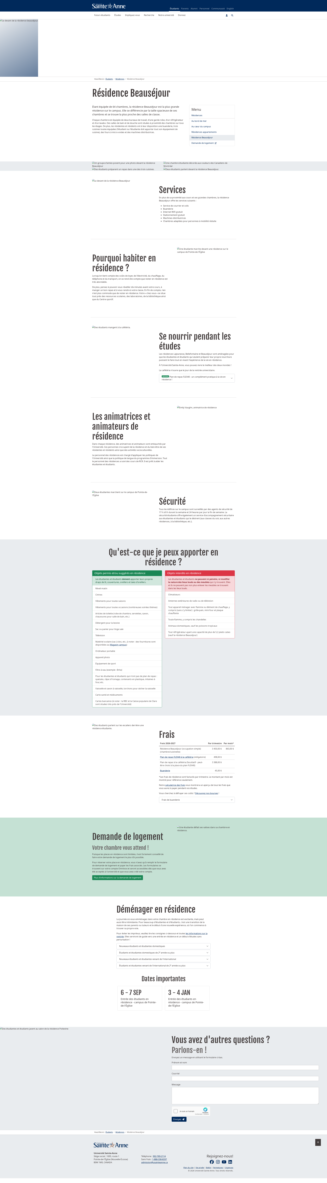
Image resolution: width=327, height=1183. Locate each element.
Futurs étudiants (102, 15)
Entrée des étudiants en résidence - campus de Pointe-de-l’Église (138, 1002)
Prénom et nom (179, 1062)
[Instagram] (218, 1162)
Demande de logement (213, 142)
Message (176, 1084)
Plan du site (188, 1167)
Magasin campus (118, 644)
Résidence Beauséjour (202, 137)
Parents (185, 8)
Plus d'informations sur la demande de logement (117, 877)
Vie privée (200, 1167)
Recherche (149, 15)
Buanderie (165, 770)
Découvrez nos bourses (206, 793)
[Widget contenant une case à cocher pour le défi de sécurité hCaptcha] (191, 1111)
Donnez (182, 15)
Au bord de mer (199, 121)
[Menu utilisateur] (226, 15)
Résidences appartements (204, 132)
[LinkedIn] (230, 1162)
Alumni (194, 8)
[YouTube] (224, 1162)
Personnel (204, 8)
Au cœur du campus (201, 126)
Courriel (175, 1073)
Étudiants (174, 8)
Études (117, 15)
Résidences (196, 115)
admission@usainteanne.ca (154, 1162)
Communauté (218, 8)
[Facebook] (212, 1162)
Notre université (166, 15)
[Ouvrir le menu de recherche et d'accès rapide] (232, 15)
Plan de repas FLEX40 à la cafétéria (176, 757)
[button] (197, 378)
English (230, 8)
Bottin (208, 1167)
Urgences (229, 1167)
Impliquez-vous (132, 15)
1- (159, 1159)
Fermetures (218, 1167)
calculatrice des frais (175, 785)
